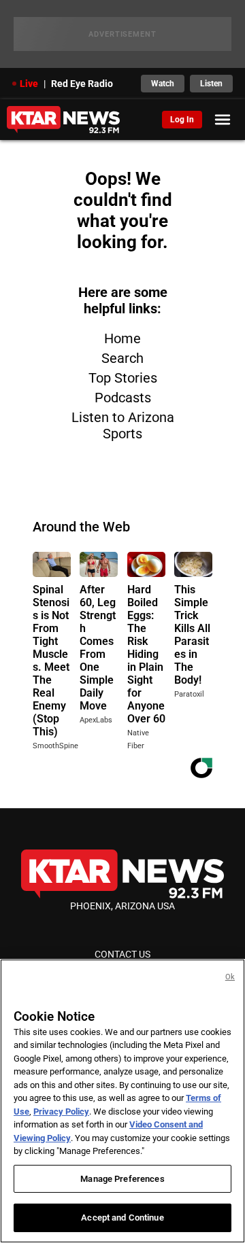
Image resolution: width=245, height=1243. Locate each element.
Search (122, 358)
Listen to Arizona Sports (122, 425)
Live (29, 83)
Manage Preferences (122, 1179)
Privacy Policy (61, 1111)
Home (122, 338)
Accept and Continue (122, 1217)
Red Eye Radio (82, 83)
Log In (182, 119)
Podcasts (123, 397)
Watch (162, 83)
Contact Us (122, 954)
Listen (211, 83)
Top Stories (122, 378)
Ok (230, 977)
